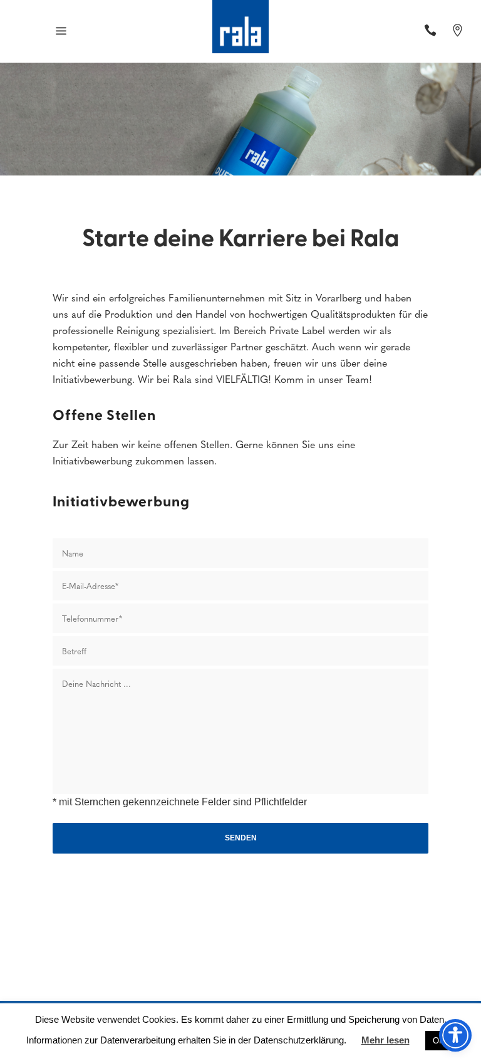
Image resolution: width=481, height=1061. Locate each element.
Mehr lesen (385, 1040)
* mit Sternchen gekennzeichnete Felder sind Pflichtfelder (180, 802)
